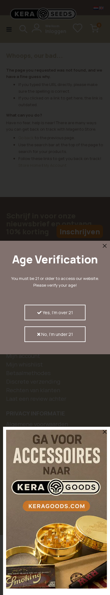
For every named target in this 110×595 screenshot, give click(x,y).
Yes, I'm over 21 (57, 312)
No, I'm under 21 (56, 334)
